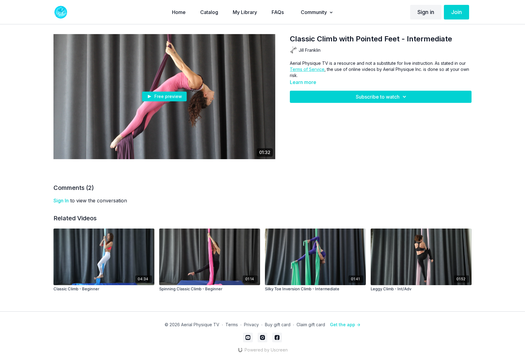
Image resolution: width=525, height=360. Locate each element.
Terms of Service (307, 69)
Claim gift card (311, 324)
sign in (61, 200)
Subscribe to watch (378, 97)
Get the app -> (345, 324)
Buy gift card (277, 324)
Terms (231, 324)
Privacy (251, 324)
